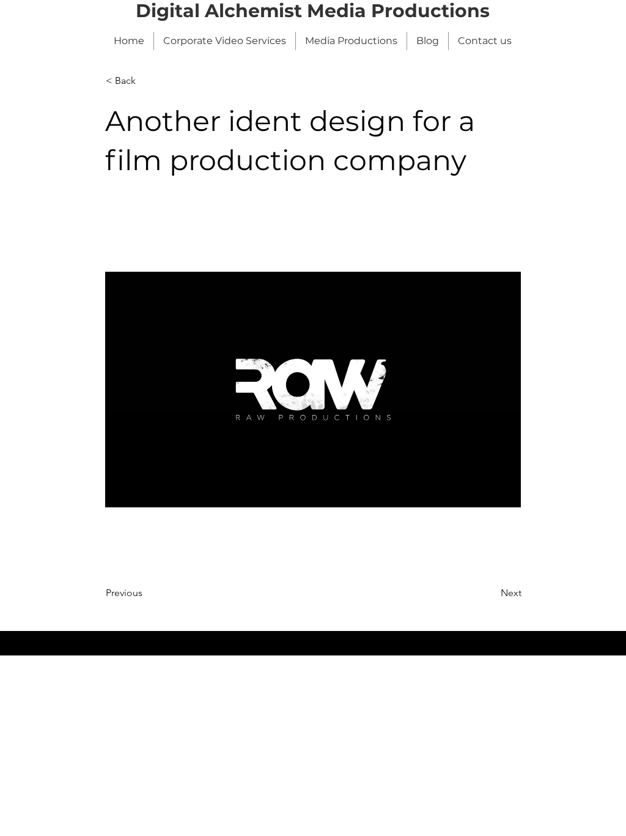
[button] (146, 81)
